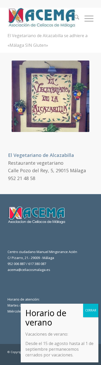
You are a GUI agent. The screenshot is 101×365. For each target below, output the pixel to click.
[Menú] (86, 18)
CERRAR (90, 310)
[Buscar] (74, 18)
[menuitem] (74, 18)
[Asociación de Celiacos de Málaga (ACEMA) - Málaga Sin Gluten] (42, 18)
